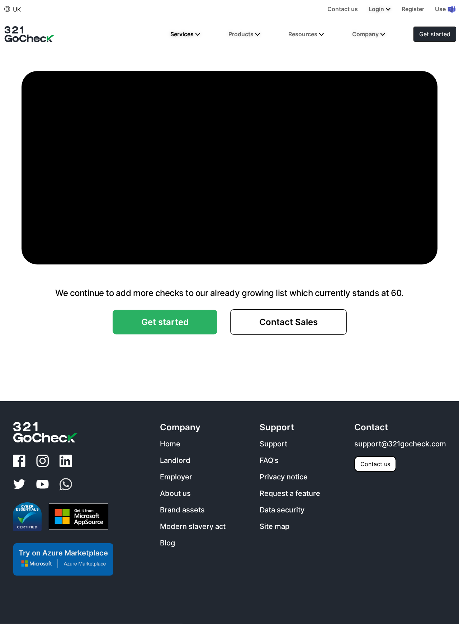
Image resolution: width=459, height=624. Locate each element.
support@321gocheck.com (400, 444)
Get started (434, 34)
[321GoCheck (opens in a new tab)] (29, 34)
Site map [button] (274, 526)
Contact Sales (288, 322)
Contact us (375, 464)
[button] (7, 9)
